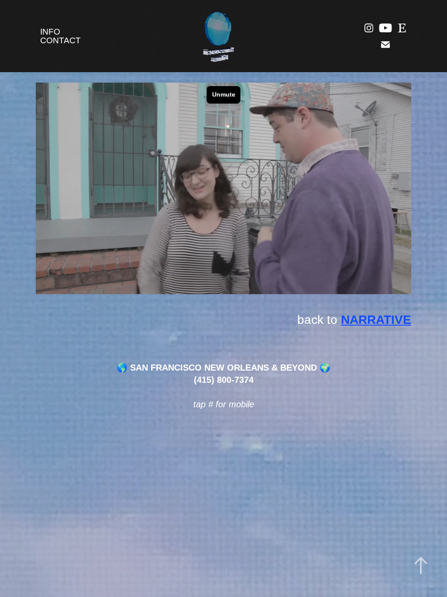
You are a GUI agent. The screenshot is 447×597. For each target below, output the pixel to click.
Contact (60, 40)
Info (50, 31)
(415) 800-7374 (224, 380)
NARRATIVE (376, 319)
